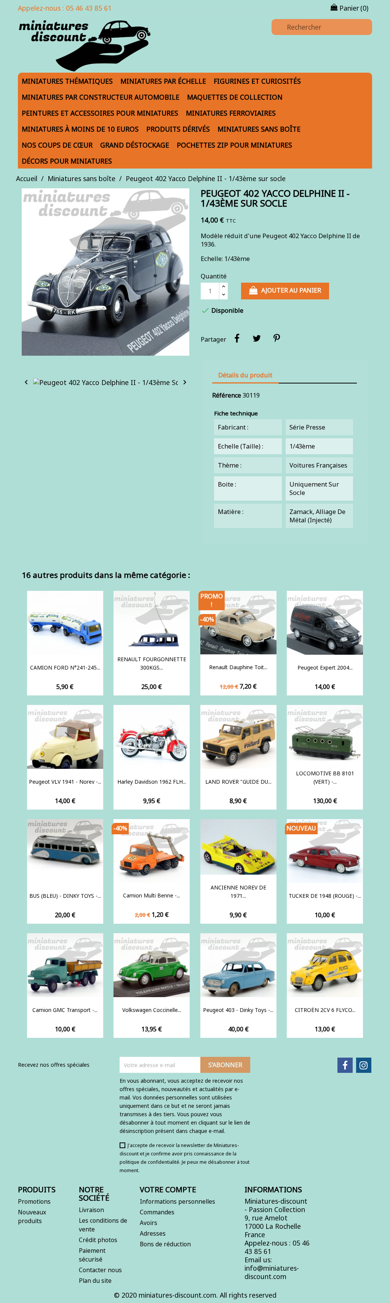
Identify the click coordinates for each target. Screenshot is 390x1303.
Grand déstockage (134, 145)
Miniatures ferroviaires (231, 113)
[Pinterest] (276, 338)
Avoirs (148, 1223)
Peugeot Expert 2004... (325, 667)
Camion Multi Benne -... (151, 895)
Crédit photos (98, 1240)
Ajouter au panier (291, 290)
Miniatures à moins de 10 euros (80, 129)
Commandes (157, 1212)
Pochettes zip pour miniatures (234, 145)
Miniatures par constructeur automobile (100, 97)
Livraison (91, 1210)
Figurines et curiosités (257, 81)
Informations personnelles (177, 1201)
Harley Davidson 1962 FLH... (151, 781)
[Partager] (237, 338)
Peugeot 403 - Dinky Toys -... (238, 1009)
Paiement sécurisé (92, 1254)
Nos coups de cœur (57, 145)
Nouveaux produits (32, 1216)
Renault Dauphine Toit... (238, 667)
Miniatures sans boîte (258, 129)
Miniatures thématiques (67, 81)
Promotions (34, 1201)
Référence (226, 395)
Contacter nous (100, 1270)
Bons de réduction (165, 1244)
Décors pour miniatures (67, 160)
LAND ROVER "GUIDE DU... (238, 781)
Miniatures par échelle (163, 81)
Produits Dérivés (178, 129)
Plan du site (95, 1280)
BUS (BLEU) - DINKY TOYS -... (65, 895)
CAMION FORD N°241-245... (65, 667)
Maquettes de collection (235, 97)
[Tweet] (256, 338)
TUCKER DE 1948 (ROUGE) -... (325, 895)
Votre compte (168, 1189)
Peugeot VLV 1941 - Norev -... (65, 781)
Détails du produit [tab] (245, 375)
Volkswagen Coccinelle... (151, 1009)
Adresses (153, 1233)
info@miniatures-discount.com (272, 1272)
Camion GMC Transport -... (65, 1009)
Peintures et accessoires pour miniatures (100, 113)
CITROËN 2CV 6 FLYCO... (325, 1009)
